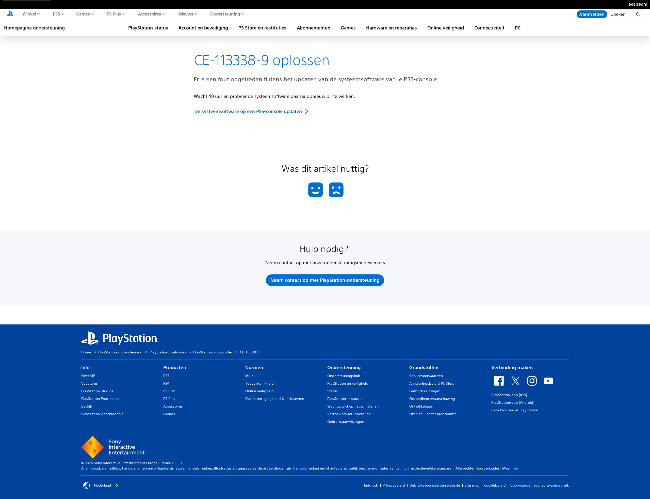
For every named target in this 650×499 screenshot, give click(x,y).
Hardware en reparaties (391, 27)
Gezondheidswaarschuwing (432, 398)
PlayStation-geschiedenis (102, 414)
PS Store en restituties (262, 27)
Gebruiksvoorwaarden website (435, 485)
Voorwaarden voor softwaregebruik (539, 485)
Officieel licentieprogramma (433, 414)
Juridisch (371, 485)
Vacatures (89, 383)
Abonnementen (313, 27)
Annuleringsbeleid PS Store (431, 383)
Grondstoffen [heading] (423, 367)
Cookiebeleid (495, 485)
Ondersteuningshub (343, 375)
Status (332, 391)
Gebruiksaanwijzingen (345, 421)
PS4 (166, 383)
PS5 (56, 13)
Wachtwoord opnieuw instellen (353, 406)
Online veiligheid (445, 27)
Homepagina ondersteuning (34, 27)
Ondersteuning (225, 13)
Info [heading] (85, 367)
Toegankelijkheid (259, 383)
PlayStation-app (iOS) (509, 395)
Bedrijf (86, 406)
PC (518, 27)
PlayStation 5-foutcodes (213, 352)
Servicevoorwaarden (426, 375)
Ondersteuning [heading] (344, 367)
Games (83, 13)
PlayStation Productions (100, 398)
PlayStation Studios (97, 391)
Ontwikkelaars (421, 406)
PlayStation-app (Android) (512, 402)
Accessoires (149, 13)
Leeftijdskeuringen (424, 391)
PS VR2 (169, 391)
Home (86, 352)
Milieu (250, 375)
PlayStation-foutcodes (168, 352)
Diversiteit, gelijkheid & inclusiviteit (274, 398)
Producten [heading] (174, 367)
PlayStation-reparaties (345, 398)
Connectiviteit (489, 27)
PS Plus (113, 13)
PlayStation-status (148, 27)
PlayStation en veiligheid (347, 383)
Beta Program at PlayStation (514, 410)
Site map (472, 485)
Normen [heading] (254, 367)
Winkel (29, 13)
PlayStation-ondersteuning (120, 352)
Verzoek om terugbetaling (349, 414)
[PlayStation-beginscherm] (10, 14)
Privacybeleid (394, 485)
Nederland (102, 485)
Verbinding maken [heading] (512, 367)
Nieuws (185, 13)
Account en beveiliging (203, 27)
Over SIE (88, 375)
